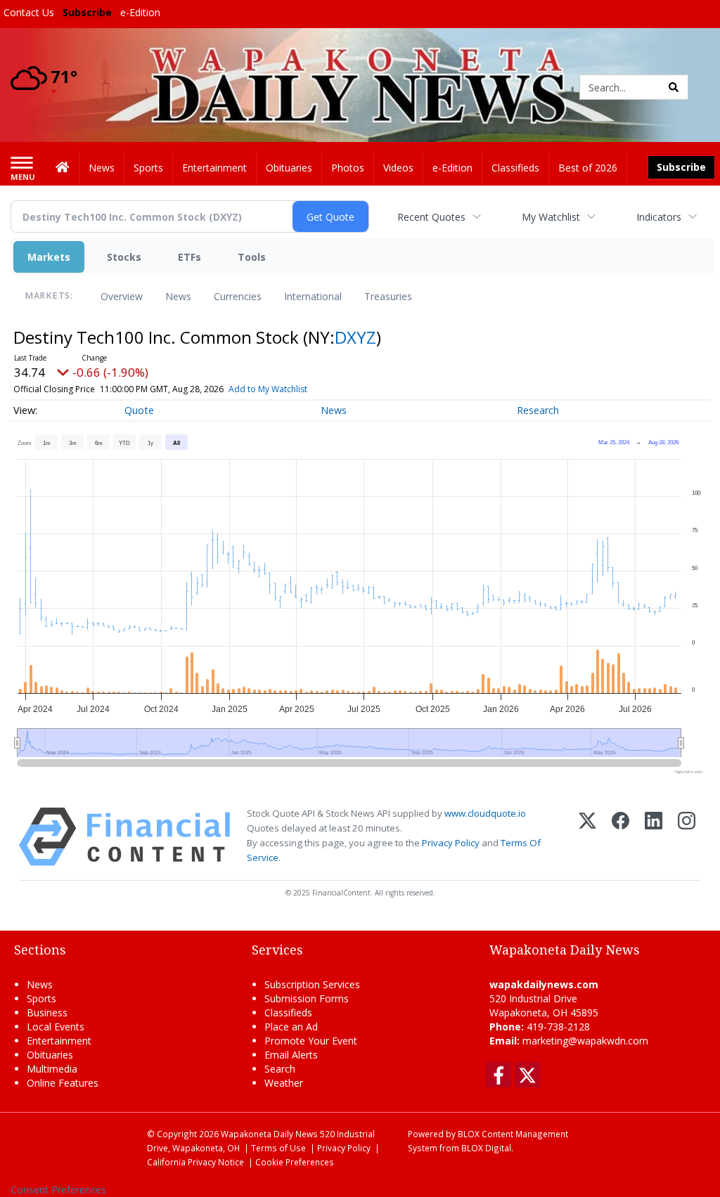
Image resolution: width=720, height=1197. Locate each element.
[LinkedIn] (653, 836)
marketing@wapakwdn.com (585, 1040)
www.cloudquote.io (485, 813)
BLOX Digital (486, 1147)
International (313, 296)
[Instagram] (686, 836)
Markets (48, 257)
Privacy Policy (451, 842)
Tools (252, 257)
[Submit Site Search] (674, 87)
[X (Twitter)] (587, 836)
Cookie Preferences (294, 1161)
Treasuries (388, 296)
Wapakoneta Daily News (269, 1133)
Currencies (238, 296)
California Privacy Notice (195, 1161)
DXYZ (355, 337)
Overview (122, 296)
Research (538, 410)
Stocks (124, 257)
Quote (139, 410)
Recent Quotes (431, 217)
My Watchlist (551, 217)
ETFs (189, 257)
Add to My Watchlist (268, 389)
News (178, 296)
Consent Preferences (58, 1189)
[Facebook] (620, 836)
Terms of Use (278, 1147)
